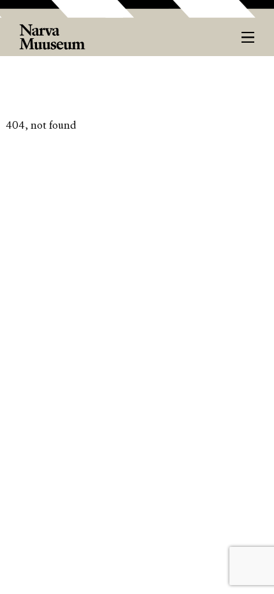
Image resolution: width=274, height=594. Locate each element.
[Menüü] (248, 37)
